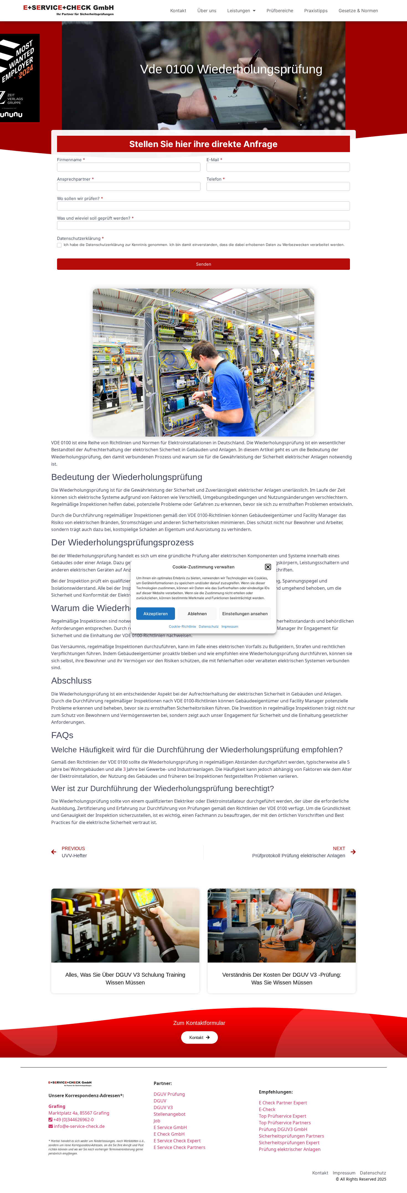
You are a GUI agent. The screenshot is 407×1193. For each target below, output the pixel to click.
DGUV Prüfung (169, 1094)
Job (157, 1121)
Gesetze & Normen (358, 10)
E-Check (267, 1109)
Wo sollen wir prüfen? (80, 198)
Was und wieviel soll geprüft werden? (95, 218)
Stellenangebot (170, 1114)
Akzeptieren (155, 613)
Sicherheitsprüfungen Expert (289, 1143)
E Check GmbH (169, 1134)
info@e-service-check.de (79, 1126)
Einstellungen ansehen (245, 613)
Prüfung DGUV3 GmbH (283, 1129)
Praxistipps (316, 10)
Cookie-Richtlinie (182, 626)
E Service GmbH (170, 1127)
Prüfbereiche (280, 10)
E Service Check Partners (179, 1147)
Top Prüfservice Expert (282, 1116)
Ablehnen (197, 613)
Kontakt (178, 10)
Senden (203, 264)
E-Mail (214, 160)
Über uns (206, 10)
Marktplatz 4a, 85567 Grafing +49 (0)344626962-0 (78, 1113)
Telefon (216, 179)
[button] (268, 567)
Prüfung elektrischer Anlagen (290, 1149)
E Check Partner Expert (283, 1103)
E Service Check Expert (178, 1141)
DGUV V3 (163, 1107)
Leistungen (238, 10)
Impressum (229, 626)
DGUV (160, 1101)
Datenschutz (209, 626)
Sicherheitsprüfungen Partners (291, 1136)
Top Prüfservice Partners (285, 1123)
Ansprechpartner (75, 179)
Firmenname (71, 160)
